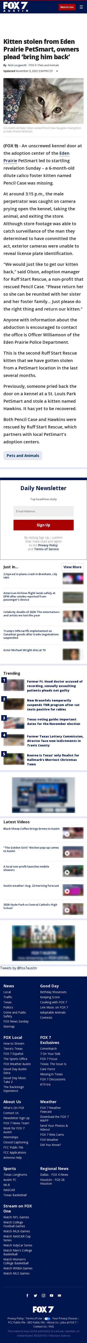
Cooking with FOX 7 (53, 1002)
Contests (46, 1017)
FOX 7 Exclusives (49, 1040)
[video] (73, 833)
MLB (6, 1185)
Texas (7, 1002)
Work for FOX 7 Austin (13, 1130)
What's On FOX (13, 1108)
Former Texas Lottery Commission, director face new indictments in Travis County (55, 740)
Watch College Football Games (14, 1224)
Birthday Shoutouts (53, 992)
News (8, 985)
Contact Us (11, 1113)
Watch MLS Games (16, 1273)
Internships (10, 1137)
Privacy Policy (48, 545)
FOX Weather (49, 1140)
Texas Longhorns (15, 1175)
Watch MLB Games (16, 1231)
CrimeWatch (48, 1049)
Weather (48, 1101)
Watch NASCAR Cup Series (17, 1238)
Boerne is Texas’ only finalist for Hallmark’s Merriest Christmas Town (53, 759)
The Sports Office (15, 1059)
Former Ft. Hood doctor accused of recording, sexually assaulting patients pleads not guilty (55, 685)
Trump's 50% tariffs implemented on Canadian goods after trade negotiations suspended (31, 634)
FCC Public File (13, 1147)
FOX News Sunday (16, 1021)
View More (73, 567)
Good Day (49, 985)
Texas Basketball (15, 1195)
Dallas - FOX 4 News (54, 1175)
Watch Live (67, 7)
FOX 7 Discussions (52, 1079)
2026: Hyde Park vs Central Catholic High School (30, 906)
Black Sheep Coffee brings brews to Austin (31, 828)
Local (7, 992)
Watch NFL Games (16, 1217)
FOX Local (12, 1037)
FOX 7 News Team (16, 1123)
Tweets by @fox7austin (18, 968)
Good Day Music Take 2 (14, 1080)
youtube (51, 1295)
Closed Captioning (15, 1142)
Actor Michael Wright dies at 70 (24, 650)
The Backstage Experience (13, 1089)
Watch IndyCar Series (17, 1245)
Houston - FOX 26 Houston (52, 1182)
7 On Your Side (50, 1054)
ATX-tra (45, 1084)
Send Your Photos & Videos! (54, 1127)
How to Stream (13, 1043)
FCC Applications (14, 1152)
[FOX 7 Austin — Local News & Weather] (15, 7)
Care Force (47, 1069)
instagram (43, 1295)
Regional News (54, 1168)
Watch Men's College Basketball (17, 1252)
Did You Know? (50, 1145)
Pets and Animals (48, 65)
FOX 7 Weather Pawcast (50, 1110)
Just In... (10, 566)
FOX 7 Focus (48, 1059)
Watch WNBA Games (18, 1268)
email (59, 1295)
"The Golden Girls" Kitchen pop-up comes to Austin (31, 849)
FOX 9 (32, 65)
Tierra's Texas (13, 1049)
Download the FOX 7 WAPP (54, 1119)
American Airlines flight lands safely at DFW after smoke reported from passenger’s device (29, 596)
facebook (27, 1295)
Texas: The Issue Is (53, 1064)
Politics (8, 1007)
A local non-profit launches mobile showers (26, 868)
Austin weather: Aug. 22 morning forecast (31, 886)
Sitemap (9, 1026)
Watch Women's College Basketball (16, 1261)
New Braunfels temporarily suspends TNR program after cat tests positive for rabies (53, 704)
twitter (35, 1295)
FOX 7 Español (13, 1054)
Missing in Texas (51, 1074)
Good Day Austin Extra (15, 1071)
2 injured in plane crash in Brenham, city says (30, 575)
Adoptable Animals (53, 1012)
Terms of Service (46, 549)
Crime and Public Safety (14, 1014)
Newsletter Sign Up (16, 1118)
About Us (12, 1101)
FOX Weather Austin (17, 1064)
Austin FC (9, 1180)
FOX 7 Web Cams (52, 1135)
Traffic (7, 997)
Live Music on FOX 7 (54, 1007)
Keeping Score (50, 997)
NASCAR (9, 1190)
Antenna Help (12, 1157)
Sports (9, 1168)
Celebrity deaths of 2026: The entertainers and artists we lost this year (31, 613)
